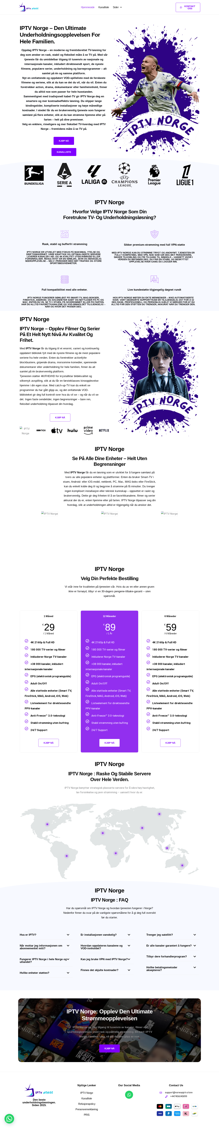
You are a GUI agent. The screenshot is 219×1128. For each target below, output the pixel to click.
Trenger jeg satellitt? (159, 934)
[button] (46, 935)
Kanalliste (103, 7)
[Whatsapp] (129, 1095)
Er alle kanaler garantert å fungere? (169, 945)
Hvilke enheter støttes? (34, 972)
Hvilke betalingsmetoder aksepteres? (161, 969)
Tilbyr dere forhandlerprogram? (166, 956)
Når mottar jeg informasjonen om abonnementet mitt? (41, 947)
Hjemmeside (88, 7)
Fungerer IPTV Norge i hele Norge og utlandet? (43, 960)
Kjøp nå (109, 743)
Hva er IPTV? (28, 934)
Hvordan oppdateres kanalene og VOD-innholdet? (101, 947)
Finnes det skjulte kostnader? (99, 970)
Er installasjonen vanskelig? (99, 934)
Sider (116, 7)
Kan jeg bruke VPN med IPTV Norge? (104, 959)
